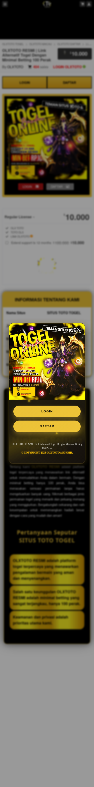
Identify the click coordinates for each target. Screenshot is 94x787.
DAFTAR (47, 426)
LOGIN (47, 411)
